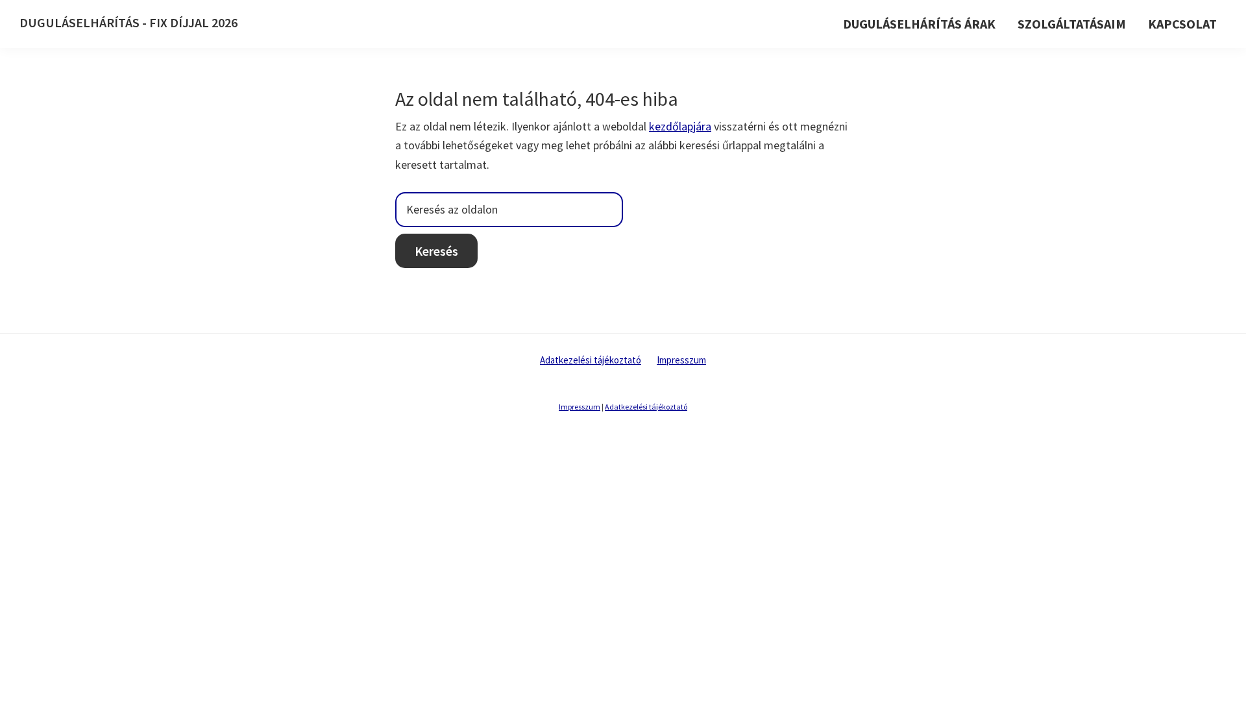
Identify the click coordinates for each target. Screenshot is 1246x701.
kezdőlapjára (680, 126)
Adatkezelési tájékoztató (590, 360)
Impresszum (681, 360)
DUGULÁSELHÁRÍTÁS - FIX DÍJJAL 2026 (128, 22)
